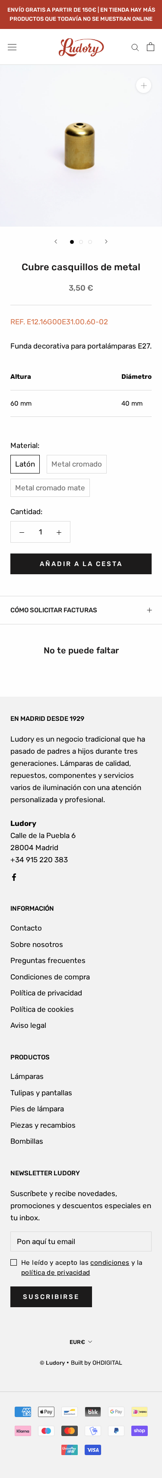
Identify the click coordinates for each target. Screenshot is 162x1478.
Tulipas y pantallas (41, 1092)
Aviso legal (28, 1025)
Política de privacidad (46, 993)
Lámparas (27, 1076)
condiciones (109, 1263)
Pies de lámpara (37, 1108)
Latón (25, 464)
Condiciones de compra (50, 977)
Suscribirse (51, 1297)
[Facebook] (14, 876)
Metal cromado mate (50, 487)
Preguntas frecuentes (48, 960)
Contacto (26, 928)
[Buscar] (135, 47)
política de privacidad (55, 1272)
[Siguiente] (106, 241)
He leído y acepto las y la (82, 1267)
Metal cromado (76, 464)
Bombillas (26, 1141)
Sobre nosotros (36, 944)
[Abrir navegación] (12, 47)
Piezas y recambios (43, 1125)
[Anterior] (55, 241)
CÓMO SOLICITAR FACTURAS (53, 610)
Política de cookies (42, 1009)
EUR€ (77, 1342)
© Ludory (52, 1363)
